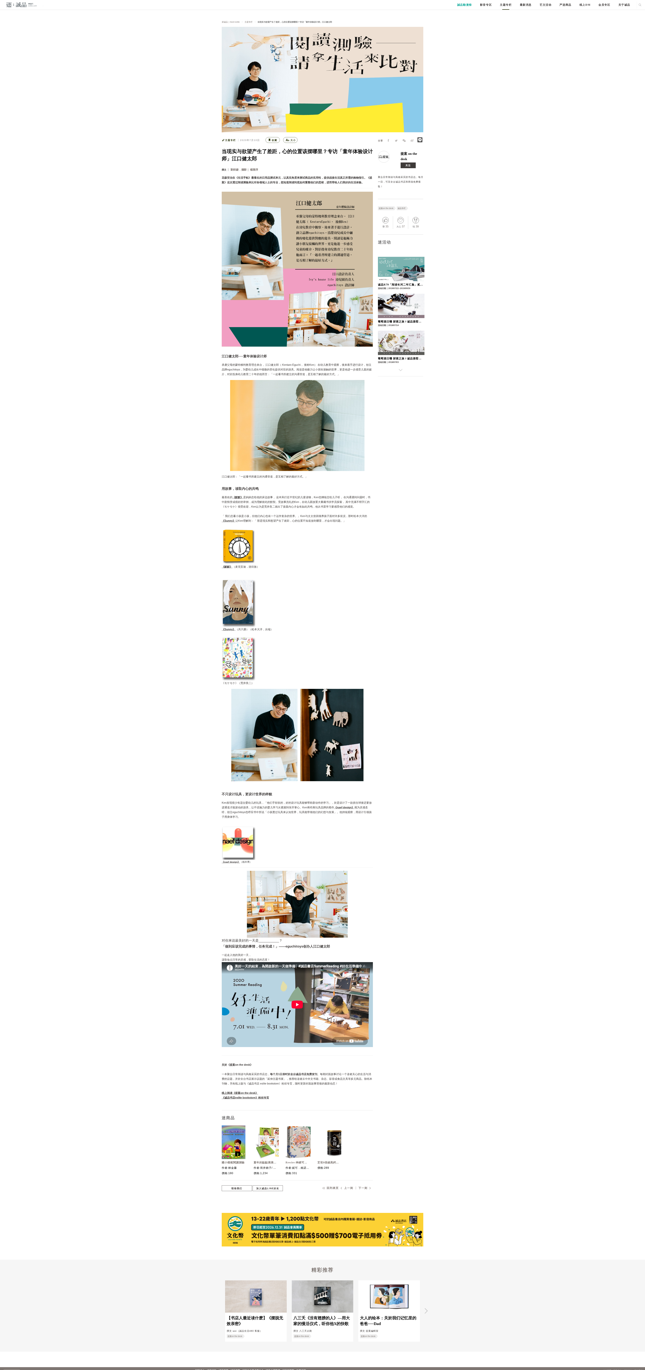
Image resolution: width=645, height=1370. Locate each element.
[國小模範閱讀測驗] (233, 1142)
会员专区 (604, 4)
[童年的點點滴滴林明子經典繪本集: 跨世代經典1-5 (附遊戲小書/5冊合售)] (265, 1142)
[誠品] (22, 4)
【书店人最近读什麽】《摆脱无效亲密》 (255, 1321)
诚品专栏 (402, 208)
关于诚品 (624, 4)
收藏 (274, 140)
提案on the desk (386, 208)
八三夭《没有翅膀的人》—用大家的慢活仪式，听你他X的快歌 (321, 1321)
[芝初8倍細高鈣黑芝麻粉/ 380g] (329, 1142)
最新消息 (526, 4)
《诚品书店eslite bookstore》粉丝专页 (245, 1097)
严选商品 (565, 4)
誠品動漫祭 (464, 4)
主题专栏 (506, 4)
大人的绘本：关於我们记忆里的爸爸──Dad (388, 1321)
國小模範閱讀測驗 (233, 1162)
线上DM (584, 4)
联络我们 (236, 1188)
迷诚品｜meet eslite (231, 22)
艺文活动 (545, 4)
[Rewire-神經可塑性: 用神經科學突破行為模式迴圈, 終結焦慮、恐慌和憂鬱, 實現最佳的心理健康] (297, 1142)
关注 (408, 165)
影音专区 (486, 4)
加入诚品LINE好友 (267, 1188)
